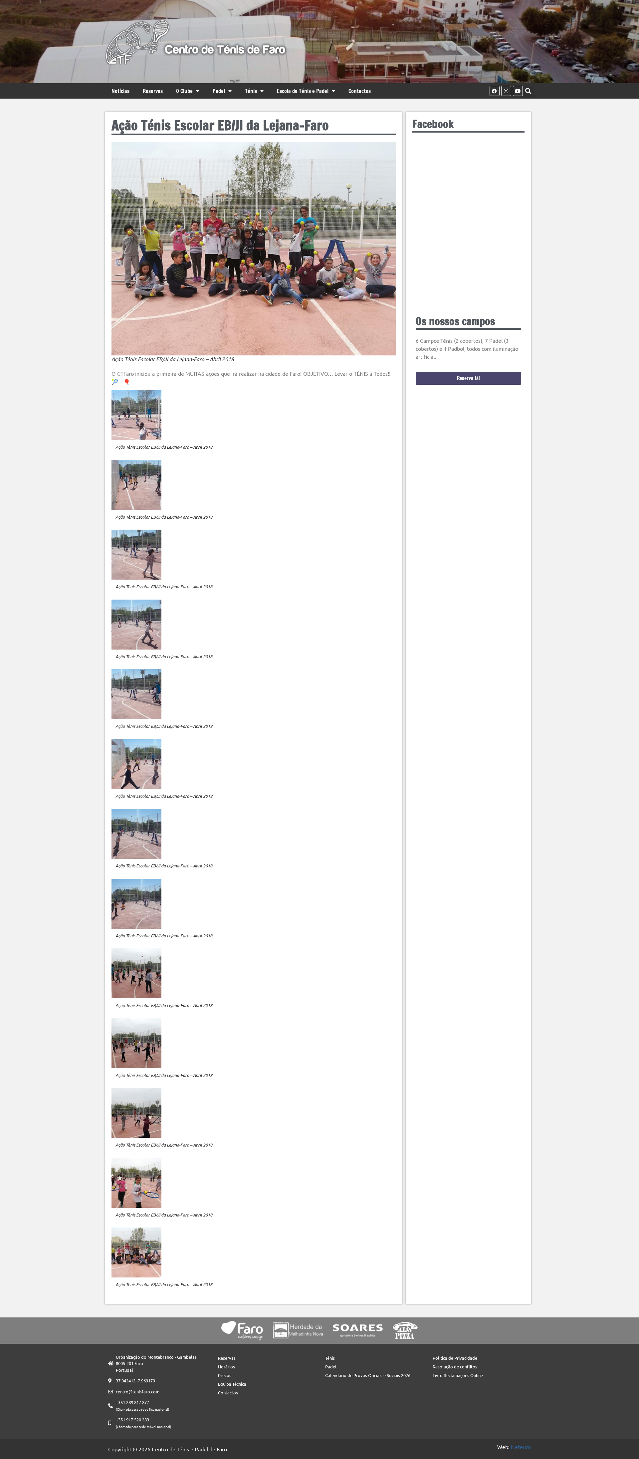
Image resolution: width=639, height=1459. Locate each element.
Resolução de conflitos (455, 1366)
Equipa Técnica (232, 1384)
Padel (219, 91)
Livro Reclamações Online (458, 1375)
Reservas (153, 91)
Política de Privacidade (455, 1358)
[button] (528, 91)
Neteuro (521, 1446)
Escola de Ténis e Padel (302, 91)
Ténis (251, 91)
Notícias (120, 91)
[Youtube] (518, 91)
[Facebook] (495, 91)
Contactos (359, 91)
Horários (226, 1366)
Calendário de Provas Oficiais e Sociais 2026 (367, 1375)
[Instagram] (506, 91)
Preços (224, 1375)
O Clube (184, 91)
